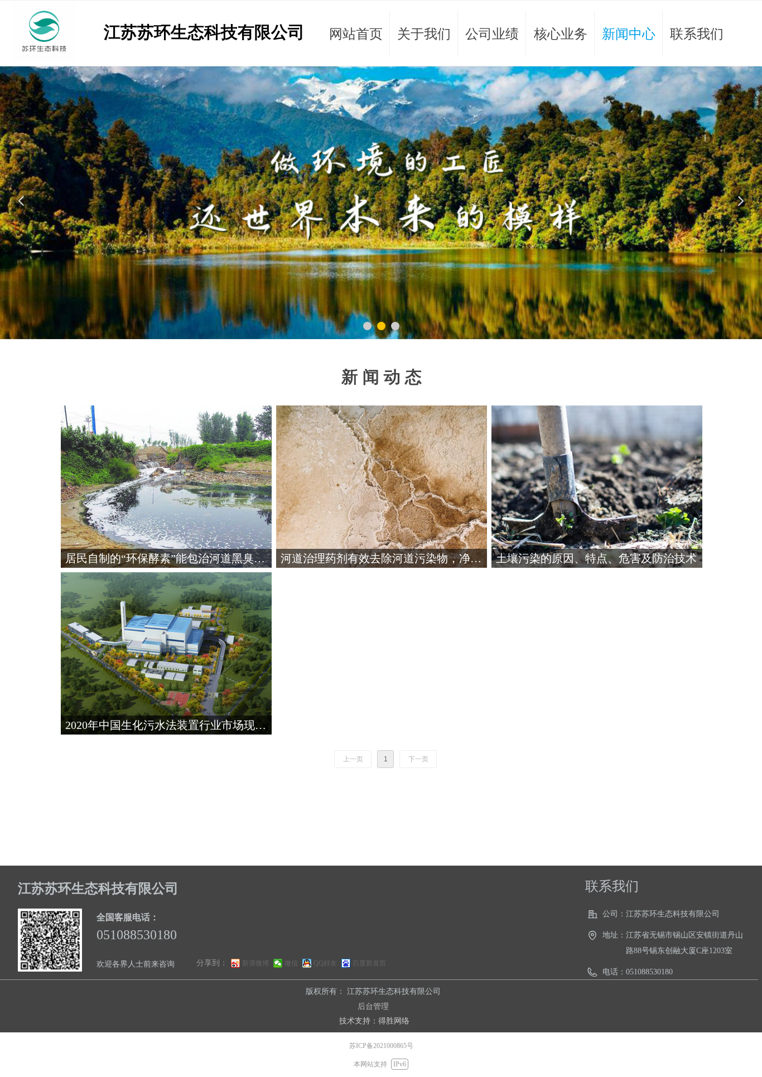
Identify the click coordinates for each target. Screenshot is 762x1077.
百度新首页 (369, 963)
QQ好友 (325, 963)
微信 (291, 963)
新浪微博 (255, 963)
